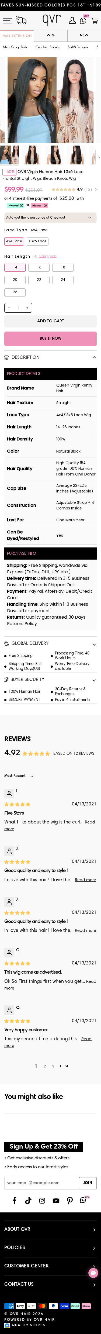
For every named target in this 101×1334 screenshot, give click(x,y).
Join (87, 1183)
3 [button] (53, 1066)
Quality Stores (28, 1325)
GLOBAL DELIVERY (29, 644)
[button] (48, 47)
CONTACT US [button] (19, 1284)
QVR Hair (20, 1314)
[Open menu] (10, 21)
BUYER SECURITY (27, 680)
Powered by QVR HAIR (29, 1320)
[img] (74, 189)
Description (25, 358)
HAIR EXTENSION (17, 36)
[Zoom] (17, 132)
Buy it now (50, 339)
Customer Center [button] (26, 1266)
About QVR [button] (17, 1229)
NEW (84, 35)
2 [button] (45, 1066)
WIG (51, 35)
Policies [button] (14, 1248)
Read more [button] (85, 880)
